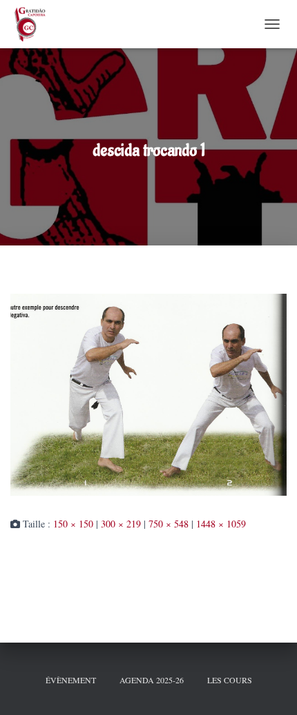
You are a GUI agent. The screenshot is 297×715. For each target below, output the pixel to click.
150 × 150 (73, 523)
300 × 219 (121, 523)
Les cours (229, 679)
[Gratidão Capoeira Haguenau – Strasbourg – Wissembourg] (34, 24)
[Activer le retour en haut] (269, 687)
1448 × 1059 (221, 523)
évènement (71, 679)
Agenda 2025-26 (151, 679)
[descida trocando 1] (148, 393)
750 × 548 (168, 523)
